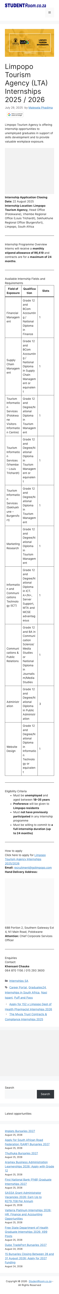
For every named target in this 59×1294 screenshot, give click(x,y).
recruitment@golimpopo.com (33, 867)
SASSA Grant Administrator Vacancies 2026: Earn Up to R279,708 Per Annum (23, 1197)
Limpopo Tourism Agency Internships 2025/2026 (25, 859)
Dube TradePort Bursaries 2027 (26, 1245)
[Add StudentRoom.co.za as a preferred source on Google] (15, 114)
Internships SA (18, 980)
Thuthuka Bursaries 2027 (21, 1153)
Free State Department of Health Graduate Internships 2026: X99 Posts (26, 1232)
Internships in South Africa (22, 992)
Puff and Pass (23, 997)
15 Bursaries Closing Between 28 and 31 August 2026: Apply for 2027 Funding (29, 1258)
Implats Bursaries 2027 (20, 1131)
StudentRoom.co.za (40, 1281)
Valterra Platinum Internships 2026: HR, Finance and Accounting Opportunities (28, 1214)
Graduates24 (37, 987)
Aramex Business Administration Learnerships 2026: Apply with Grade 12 (29, 1166)
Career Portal (18, 987)
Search (9, 1087)
